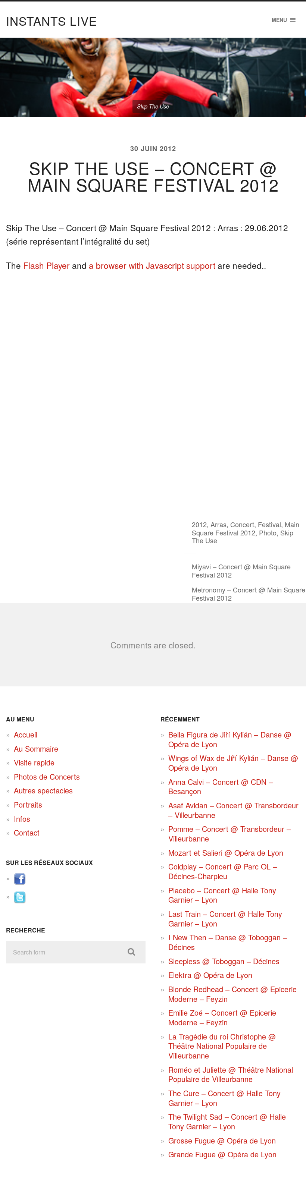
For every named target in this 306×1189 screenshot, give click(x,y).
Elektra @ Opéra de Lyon (210, 974)
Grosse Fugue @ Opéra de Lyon (222, 1140)
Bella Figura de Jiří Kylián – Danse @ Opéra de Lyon (229, 739)
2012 (199, 524)
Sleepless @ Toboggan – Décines (224, 961)
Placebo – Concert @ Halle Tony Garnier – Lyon (222, 895)
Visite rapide (34, 762)
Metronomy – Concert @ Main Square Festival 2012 (248, 594)
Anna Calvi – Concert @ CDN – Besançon (220, 786)
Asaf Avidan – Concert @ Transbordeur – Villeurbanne (233, 810)
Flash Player (46, 265)
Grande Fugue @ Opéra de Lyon (222, 1154)
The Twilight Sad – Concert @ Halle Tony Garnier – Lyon (227, 1121)
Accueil (25, 734)
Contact (27, 832)
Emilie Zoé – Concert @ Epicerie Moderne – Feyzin (222, 1017)
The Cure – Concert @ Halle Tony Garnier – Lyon (224, 1098)
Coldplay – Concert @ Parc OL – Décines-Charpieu (222, 871)
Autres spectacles (43, 790)
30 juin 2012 (153, 148)
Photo (268, 532)
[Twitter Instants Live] (20, 900)
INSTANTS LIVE (51, 20)
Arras (218, 524)
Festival (269, 524)
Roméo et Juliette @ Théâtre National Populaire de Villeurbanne (230, 1074)
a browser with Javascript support (152, 265)
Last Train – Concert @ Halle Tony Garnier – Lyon (225, 918)
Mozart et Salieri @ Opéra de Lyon (225, 852)
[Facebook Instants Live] (20, 882)
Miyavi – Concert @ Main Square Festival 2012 (241, 570)
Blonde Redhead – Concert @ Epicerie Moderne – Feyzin (232, 994)
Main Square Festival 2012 (245, 528)
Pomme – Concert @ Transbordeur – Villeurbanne (229, 833)
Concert (242, 524)
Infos (22, 818)
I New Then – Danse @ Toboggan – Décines (227, 942)
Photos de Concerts (47, 776)
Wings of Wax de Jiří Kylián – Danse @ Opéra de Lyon (233, 762)
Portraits (28, 804)
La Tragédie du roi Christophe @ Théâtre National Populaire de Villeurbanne (222, 1046)
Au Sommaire (36, 748)
